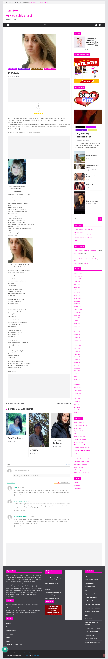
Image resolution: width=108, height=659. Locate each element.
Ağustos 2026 (78, 273)
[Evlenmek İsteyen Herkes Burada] (79, 177)
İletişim (51, 25)
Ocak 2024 (77, 351)
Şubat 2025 (77, 323)
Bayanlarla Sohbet (79, 431)
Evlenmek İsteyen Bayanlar (81, 445)
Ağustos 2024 (78, 340)
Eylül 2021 (77, 385)
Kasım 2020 (77, 412)
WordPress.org (78, 491)
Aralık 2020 (77, 410)
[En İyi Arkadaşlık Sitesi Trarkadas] (88, 117)
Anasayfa (14, 25)
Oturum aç (77, 482)
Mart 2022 (77, 368)
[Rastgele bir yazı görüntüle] (100, 25)
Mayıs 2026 (77, 281)
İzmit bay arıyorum (63, 403)
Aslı (88, 140)
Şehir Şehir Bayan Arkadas (37, 68)
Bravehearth (77, 253)
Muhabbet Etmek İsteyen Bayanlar (83, 459)
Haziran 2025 (77, 312)
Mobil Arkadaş (78, 456)
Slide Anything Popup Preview (14, 644)
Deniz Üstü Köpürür (15, 438)
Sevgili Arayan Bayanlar (50, 68)
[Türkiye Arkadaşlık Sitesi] (8, 25)
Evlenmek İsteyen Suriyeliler (82, 450)
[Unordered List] (26, 476)
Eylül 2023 (77, 362)
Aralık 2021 (77, 376)
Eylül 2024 (77, 337)
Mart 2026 (77, 287)
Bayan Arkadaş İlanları (24, 68)
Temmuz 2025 (78, 309)
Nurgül (86, 263)
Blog (75, 433)
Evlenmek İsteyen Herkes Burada (93, 175)
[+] (38, 475)
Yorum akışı (77, 488)
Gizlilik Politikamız (11, 630)
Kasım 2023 (77, 357)
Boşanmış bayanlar (80, 127)
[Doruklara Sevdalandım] (61, 414)
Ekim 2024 (77, 334)
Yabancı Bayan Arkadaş (80, 470)
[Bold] (15, 476)
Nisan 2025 (77, 318)
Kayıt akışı (77, 485)
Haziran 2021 (77, 393)
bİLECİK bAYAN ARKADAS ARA (82, 256)
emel (18, 76)
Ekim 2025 (77, 301)
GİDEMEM (34, 450)
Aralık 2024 (77, 329)
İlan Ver (22, 25)
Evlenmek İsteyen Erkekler (81, 447)
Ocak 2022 (77, 373)
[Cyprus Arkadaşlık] (79, 157)
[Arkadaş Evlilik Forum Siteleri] (79, 168)
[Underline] (19, 476)
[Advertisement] (39, 90)
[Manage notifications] (104, 655)
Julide (75, 260)
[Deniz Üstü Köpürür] (16, 414)
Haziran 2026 (77, 279)
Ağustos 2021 (78, 387)
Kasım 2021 (77, 379)
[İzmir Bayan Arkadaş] (79, 202)
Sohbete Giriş (42, 25)
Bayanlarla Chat (92, 130)
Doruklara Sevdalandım (58, 442)
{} (35, 475)
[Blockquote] (29, 476)
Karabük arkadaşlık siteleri (16, 403)
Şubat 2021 (77, 404)
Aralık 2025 (77, 295)
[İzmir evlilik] (79, 186)
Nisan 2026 (77, 284)
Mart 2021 (77, 401)
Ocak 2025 (77, 326)
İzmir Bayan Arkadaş (92, 201)
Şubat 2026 (77, 290)
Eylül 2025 (77, 304)
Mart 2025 (77, 320)
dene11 (8, 627)
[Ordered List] (24, 476)
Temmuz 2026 (78, 276)
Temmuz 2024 (78, 343)
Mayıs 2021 (77, 396)
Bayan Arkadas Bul (12, 68)
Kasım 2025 (77, 298)
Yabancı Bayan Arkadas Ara (81, 473)
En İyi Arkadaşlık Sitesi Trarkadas (83, 135)
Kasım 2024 (77, 332)
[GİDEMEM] (39, 414)
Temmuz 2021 (78, 390)
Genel (75, 453)
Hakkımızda (31, 25)
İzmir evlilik (89, 184)
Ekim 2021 (77, 382)
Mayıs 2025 (77, 315)
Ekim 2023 (77, 359)
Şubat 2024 (77, 348)
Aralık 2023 (77, 354)
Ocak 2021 (77, 407)
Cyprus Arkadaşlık (91, 155)
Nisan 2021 (77, 399)
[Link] (33, 476)
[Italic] (17, 476)
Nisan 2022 (77, 365)
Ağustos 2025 (78, 306)
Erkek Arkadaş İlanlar (80, 439)
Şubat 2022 (77, 371)
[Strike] (22, 476)
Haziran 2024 (77, 346)
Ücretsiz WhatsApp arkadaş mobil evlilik (85, 250)
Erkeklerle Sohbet (79, 442)
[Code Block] (31, 476)
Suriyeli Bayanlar (79, 467)
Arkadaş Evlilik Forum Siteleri (37, 2)
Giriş (68, 465)
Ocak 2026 (77, 293)
